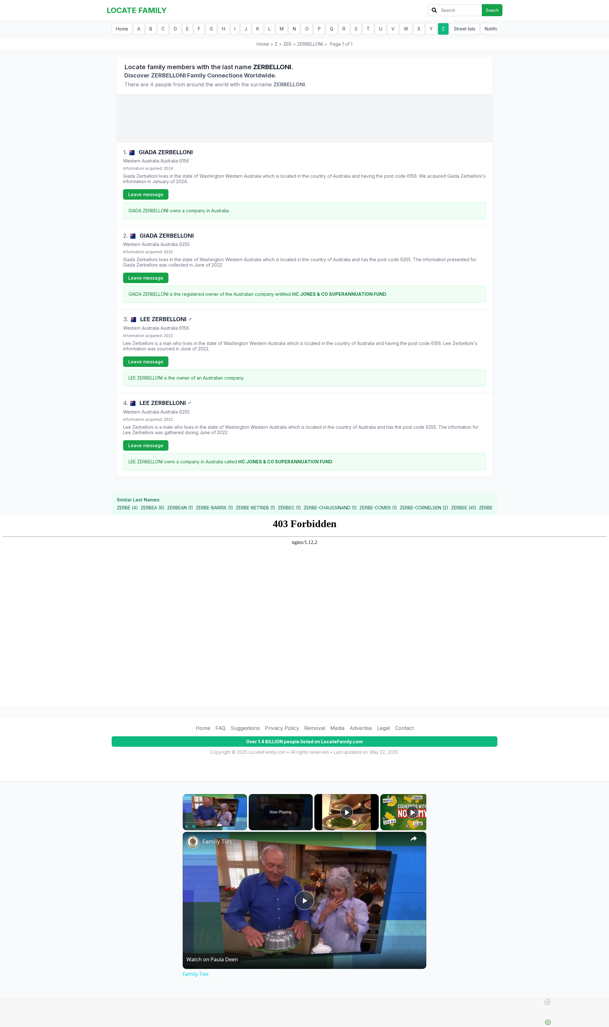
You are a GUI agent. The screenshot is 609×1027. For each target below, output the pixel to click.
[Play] (186, 826)
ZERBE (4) (127, 507)
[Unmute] (194, 826)
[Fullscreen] (243, 826)
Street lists (464, 28)
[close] (547, 1002)
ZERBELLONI (310, 44)
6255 (184, 244)
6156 (184, 160)
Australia (169, 160)
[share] (413, 838)
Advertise (361, 728)
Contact (404, 728)
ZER (287, 44)
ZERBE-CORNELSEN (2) (424, 507)
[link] (193, 842)
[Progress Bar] (215, 822)
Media (337, 728)
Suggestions (245, 728)
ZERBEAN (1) (180, 507)
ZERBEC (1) (289, 507)
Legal (383, 728)
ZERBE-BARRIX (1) (214, 507)
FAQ (220, 728)
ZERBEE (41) (463, 507)
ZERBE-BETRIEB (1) (255, 507)
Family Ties (217, 841)
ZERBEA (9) (153, 507)
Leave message (145, 194)
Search (492, 10)
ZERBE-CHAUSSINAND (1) (330, 507)
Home (122, 28)
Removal (314, 728)
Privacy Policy (282, 728)
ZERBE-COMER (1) (378, 507)
